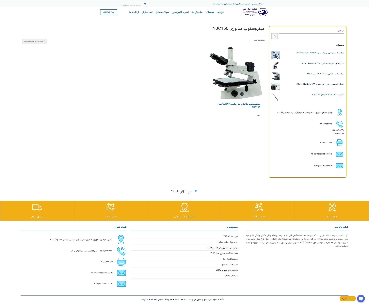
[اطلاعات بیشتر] (260, 115)
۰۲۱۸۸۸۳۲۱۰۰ (108, 12)
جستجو (341, 30)
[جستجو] (274, 36)
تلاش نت (144, 299)
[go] (145, 4)
